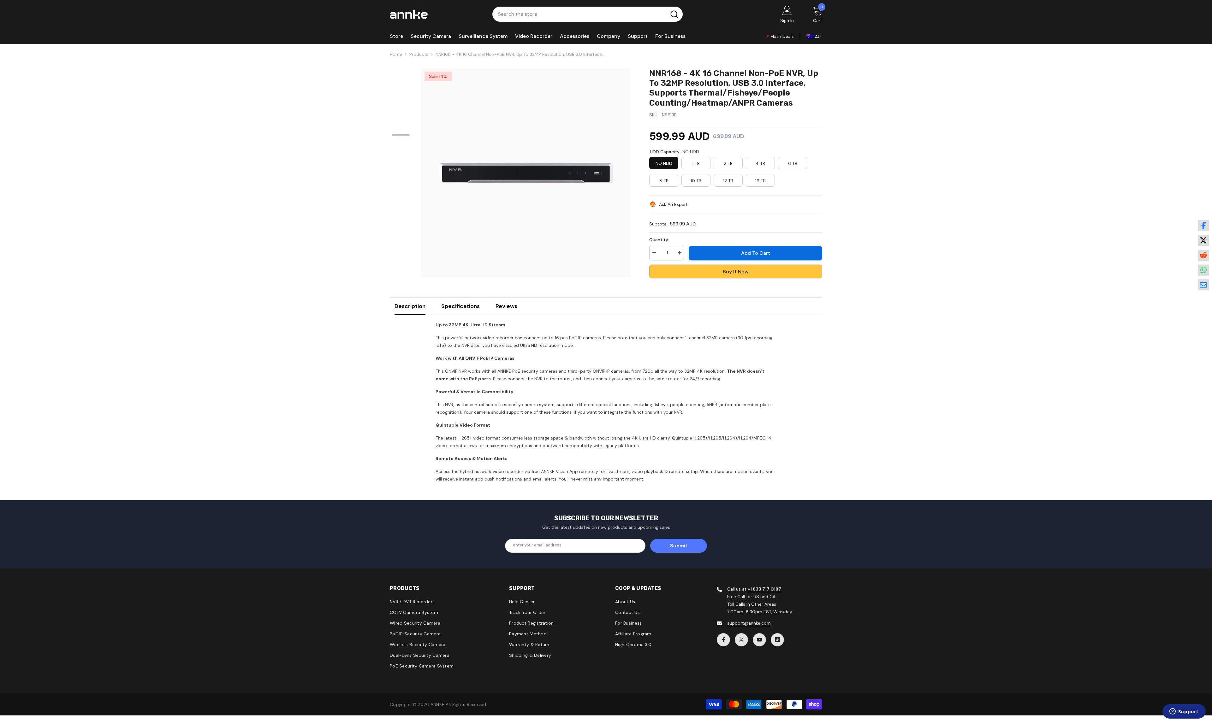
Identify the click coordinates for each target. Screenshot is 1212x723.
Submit (678, 545)
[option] (525, 172)
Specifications (460, 306)
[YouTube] (759, 639)
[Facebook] (723, 639)
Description (410, 306)
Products (418, 54)
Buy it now (736, 271)
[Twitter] (741, 639)
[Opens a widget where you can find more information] (1184, 712)
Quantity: (659, 239)
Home (396, 54)
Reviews (506, 306)
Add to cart (755, 253)
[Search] (587, 14)
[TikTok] (777, 639)
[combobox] (579, 14)
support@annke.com (749, 623)
